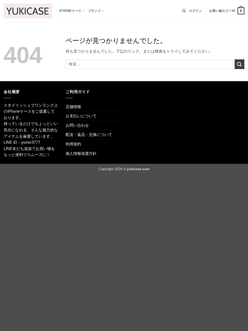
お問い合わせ (77, 125)
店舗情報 (73, 107)
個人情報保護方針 (81, 153)
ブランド (94, 11)
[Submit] (239, 64)
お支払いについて (81, 116)
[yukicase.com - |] (28, 10)
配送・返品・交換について (89, 135)
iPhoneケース (70, 11)
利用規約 (73, 144)
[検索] (184, 11)
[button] (195, 11)
